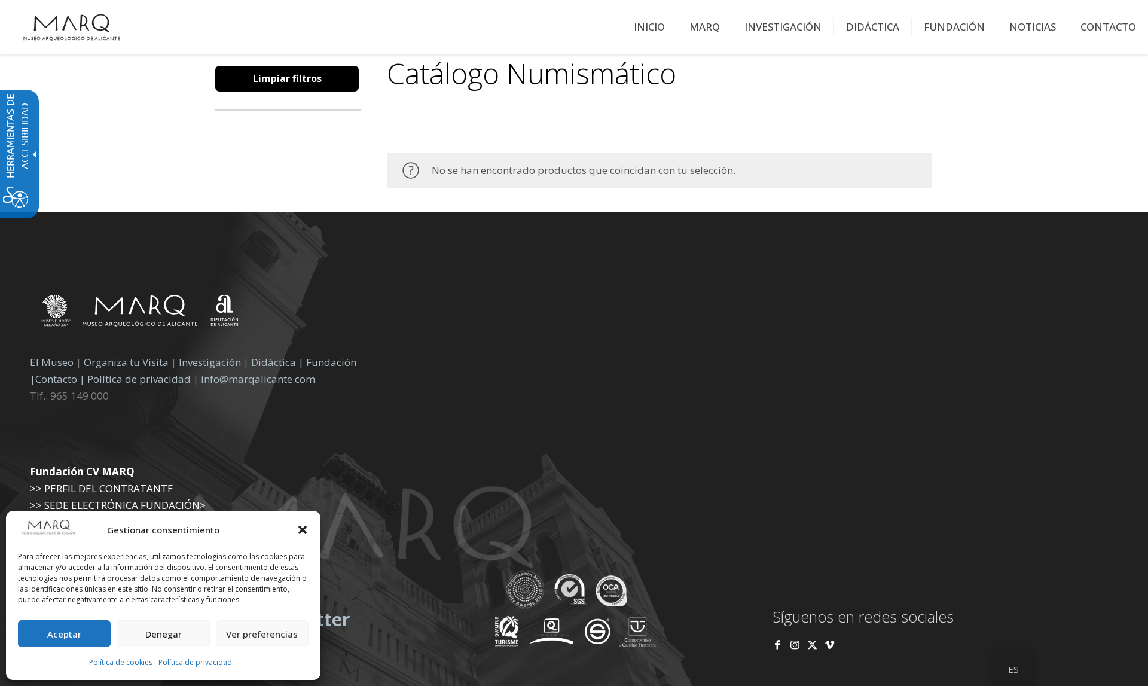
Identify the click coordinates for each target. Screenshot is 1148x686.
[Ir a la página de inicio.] (72, 27)
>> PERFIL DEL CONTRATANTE (101, 488)
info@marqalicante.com (258, 379)
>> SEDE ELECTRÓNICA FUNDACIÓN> (118, 505)
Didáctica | (278, 362)
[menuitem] (649, 27)
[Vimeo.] (830, 644)
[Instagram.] (795, 644)
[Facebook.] (778, 644)
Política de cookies (120, 662)
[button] (303, 530)
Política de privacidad (195, 662)
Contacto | (60, 379)
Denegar (163, 634)
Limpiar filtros (287, 78)
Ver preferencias (262, 634)
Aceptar (64, 634)
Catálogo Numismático (531, 73)
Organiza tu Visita (126, 362)
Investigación (210, 362)
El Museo (52, 362)
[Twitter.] (813, 644)
